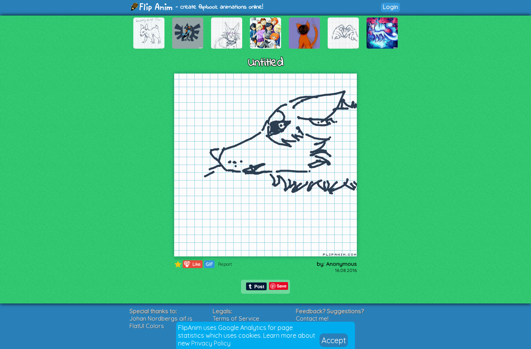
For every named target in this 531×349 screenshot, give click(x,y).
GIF (209, 264)
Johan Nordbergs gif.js (160, 318)
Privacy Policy (211, 343)
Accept (333, 340)
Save (281, 286)
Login (390, 7)
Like (192, 264)
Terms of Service (236, 318)
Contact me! (312, 318)
